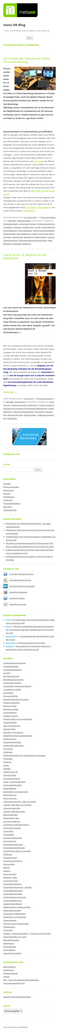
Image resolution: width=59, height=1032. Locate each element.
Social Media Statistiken (13, 894)
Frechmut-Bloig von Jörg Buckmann (17, 719)
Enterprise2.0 (8, 490)
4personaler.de (9, 966)
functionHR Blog (10, 722)
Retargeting (28, 237)
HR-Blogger (7, 752)
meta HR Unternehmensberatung (17, 997)
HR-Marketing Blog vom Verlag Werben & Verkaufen (24, 755)
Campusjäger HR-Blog (12, 683)
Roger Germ (11, 643)
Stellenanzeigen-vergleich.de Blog (16, 907)
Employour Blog (9, 706)
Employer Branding (11, 487)
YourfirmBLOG (9, 950)
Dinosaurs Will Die (10, 696)
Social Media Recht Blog (13, 890)
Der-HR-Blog (8, 693)
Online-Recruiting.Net (12, 828)
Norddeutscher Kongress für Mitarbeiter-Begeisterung (25, 408)
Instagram (50, 405)
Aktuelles (9, 402)
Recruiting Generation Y (13, 861)
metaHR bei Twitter (17, 598)
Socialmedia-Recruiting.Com (14, 897)
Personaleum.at (9, 841)
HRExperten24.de (10, 973)
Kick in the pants (10, 798)
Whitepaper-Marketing (21, 244)
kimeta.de (38, 161)
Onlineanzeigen (9, 234)
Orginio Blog (8, 831)
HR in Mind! (8, 749)
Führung (6, 493)
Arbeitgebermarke (10, 224)
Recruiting (12, 220)
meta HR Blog (14, 25)
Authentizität (24, 224)
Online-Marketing (25, 230)
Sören (8, 620)
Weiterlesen (29, 210)
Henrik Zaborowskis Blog (13, 745)
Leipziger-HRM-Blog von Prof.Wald (17, 805)
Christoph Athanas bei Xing (20, 580)
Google (37, 227)
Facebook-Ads (28, 227)
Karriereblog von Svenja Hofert (15, 791)
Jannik (8, 626)
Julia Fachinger (11, 636)
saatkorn (7, 871)
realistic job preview (40, 234)
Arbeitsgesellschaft (11, 666)
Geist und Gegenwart (11, 726)
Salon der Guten (9, 874)
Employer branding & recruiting (16, 699)
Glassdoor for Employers (13, 732)
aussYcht (7, 673)
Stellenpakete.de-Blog (12, 910)
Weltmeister (12, 418)
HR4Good (7, 762)
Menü (29, 38)
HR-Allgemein (19, 402)
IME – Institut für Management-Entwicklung (21, 980)
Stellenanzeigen (40, 237)
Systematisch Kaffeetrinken (14, 913)
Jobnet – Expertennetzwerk (14, 782)
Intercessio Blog (9, 775)
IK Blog (6, 765)
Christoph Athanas (48, 217)
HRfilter (6, 976)
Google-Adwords (48, 227)
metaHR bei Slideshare (18, 592)
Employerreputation (11, 702)
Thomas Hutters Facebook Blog (16, 923)
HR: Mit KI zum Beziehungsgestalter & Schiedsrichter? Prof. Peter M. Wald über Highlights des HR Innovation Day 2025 (30, 629)
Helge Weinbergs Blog (12, 742)
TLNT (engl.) (8, 930)
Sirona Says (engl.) (10, 880)
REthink (6, 867)
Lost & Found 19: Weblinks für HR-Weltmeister (24, 256)
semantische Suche (15, 415)
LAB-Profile (7, 500)
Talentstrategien (24, 220)
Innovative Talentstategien (39, 207)
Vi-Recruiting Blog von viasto (14, 937)
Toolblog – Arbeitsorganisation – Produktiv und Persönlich (27, 933)
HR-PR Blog (7, 758)
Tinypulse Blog (9, 927)
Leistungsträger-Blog (11, 808)
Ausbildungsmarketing (12, 669)
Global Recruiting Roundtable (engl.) (18, 735)
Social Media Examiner (12, 884)
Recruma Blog (9, 864)
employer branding (19, 405)
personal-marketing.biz (12, 838)
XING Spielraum (9, 946)
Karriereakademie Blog (12, 785)
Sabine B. (9, 646)
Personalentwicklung (11, 503)
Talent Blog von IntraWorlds (14, 917)
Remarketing (40, 412)
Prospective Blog (10, 857)
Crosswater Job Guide (12, 689)
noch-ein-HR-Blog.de (11, 821)
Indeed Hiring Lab (10, 772)
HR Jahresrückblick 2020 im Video (31, 643)
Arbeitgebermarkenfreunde (14, 663)
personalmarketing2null (13, 844)
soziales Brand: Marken (12, 904)
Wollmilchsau (8, 943)
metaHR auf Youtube (17, 604)
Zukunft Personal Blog (12, 953)
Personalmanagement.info (14, 983)
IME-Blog (7, 768)
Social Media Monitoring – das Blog (17, 887)
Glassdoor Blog (9, 729)
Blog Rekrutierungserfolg (13, 679)
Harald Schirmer (9, 739)
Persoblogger (8, 834)
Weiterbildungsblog (11, 940)
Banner (33, 224)
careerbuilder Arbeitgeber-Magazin (17, 686)
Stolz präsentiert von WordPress (15, 1027)
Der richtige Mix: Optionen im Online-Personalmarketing (26, 60)
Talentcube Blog (9, 920)
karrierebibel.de (9, 788)
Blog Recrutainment (11, 676)
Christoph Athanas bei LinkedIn (22, 586)
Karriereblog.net (9, 795)
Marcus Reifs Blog (10, 815)
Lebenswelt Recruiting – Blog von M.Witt (19, 801)
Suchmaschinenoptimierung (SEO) (33, 240)
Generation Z (33, 405)
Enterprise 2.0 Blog (10, 709)
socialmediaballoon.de (12, 900)
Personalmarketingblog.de (14, 848)
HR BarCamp (8, 970)
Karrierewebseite (10, 230)
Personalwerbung (24, 234)
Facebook (18, 227)
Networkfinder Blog (11, 818)
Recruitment (18, 237)
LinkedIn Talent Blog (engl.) (14, 811)
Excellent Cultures (10, 716)
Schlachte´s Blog (10, 877)
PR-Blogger (7, 854)
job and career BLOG (11, 778)
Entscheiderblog (9, 712)
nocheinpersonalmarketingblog (16, 824)
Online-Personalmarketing (43, 230)
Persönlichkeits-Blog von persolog (17, 851)
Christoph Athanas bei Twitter (21, 574)
